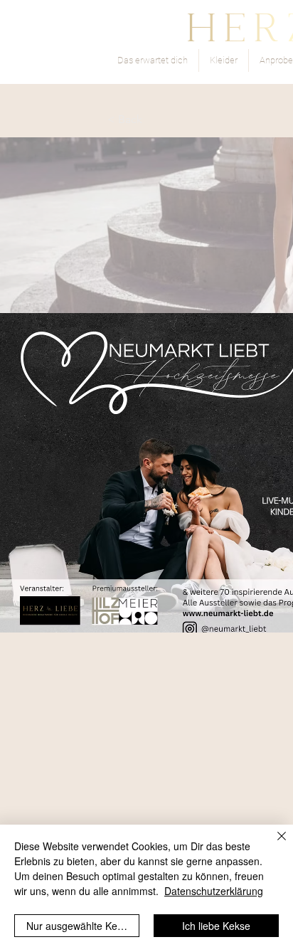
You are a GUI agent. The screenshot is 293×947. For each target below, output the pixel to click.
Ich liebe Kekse (216, 926)
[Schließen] (273, 844)
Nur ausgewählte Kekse (79, 926)
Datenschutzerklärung (213, 891)
